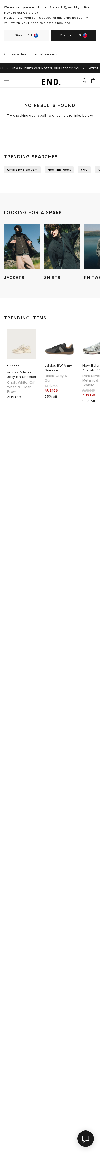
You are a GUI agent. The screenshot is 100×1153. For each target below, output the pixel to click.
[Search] (84, 80)
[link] (50, 81)
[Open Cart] (93, 80)
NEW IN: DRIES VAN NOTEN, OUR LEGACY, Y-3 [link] (43, 68)
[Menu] (6, 80)
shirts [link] (52, 277)
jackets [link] (14, 277)
